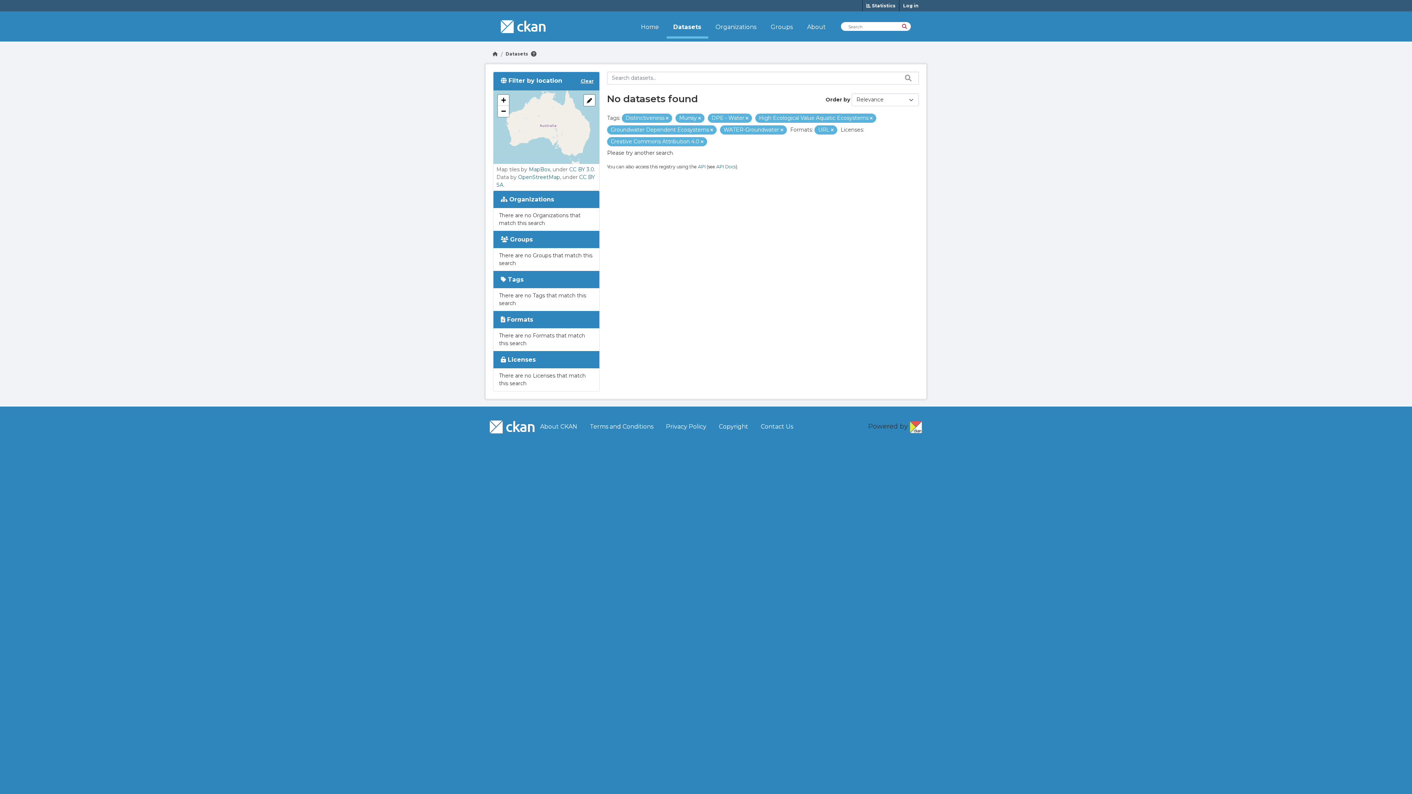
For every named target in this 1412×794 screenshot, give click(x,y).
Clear (587, 81)
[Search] (905, 26)
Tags (515, 279)
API (702, 166)
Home (650, 27)
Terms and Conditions (621, 426)
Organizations (736, 27)
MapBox (539, 169)
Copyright (733, 426)
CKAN (916, 426)
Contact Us (777, 426)
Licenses (521, 359)
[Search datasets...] (906, 78)
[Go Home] (495, 54)
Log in (911, 5)
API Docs (726, 166)
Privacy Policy (686, 426)
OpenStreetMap (539, 177)
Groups (782, 27)
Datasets (687, 27)
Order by (838, 99)
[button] (503, 100)
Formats (519, 319)
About (816, 27)
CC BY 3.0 (581, 169)
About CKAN (558, 426)
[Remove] (667, 118)
